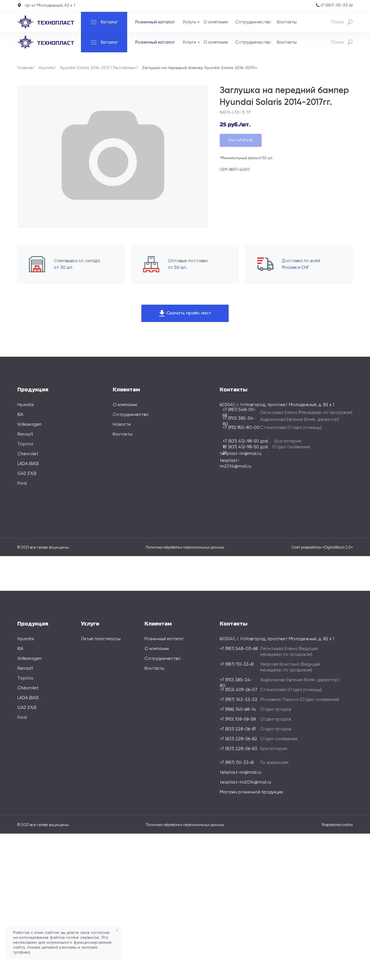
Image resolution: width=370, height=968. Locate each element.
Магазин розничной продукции (251, 792)
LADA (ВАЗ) (28, 464)
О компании (216, 22)
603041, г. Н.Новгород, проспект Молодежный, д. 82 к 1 (277, 639)
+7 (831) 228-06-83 (238, 749)
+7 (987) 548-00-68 (239, 649)
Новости (122, 424)
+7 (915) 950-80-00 (241, 427)
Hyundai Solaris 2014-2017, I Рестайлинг (98, 68)
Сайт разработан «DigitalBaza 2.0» (322, 547)
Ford (22, 483)
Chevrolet (27, 454)
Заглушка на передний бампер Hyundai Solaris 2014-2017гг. (200, 68)
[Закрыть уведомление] (117, 930)
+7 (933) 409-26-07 (238, 690)
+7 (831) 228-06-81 (238, 729)
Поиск (337, 22)
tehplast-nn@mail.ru (240, 453)
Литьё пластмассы (101, 639)
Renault (25, 434)
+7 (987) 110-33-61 (336, 5)
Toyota (25, 444)
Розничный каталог (155, 22)
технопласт (55, 23)
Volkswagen (29, 424)
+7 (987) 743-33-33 (238, 699)
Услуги (189, 22)
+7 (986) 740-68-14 (238, 709)
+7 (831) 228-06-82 (238, 739)
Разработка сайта (337, 825)
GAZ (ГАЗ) (26, 473)
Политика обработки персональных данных (185, 547)
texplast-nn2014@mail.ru (245, 782)
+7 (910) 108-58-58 (238, 719)
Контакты (287, 22)
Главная (25, 68)
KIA (20, 414)
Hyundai (46, 68)
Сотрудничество (253, 22)
